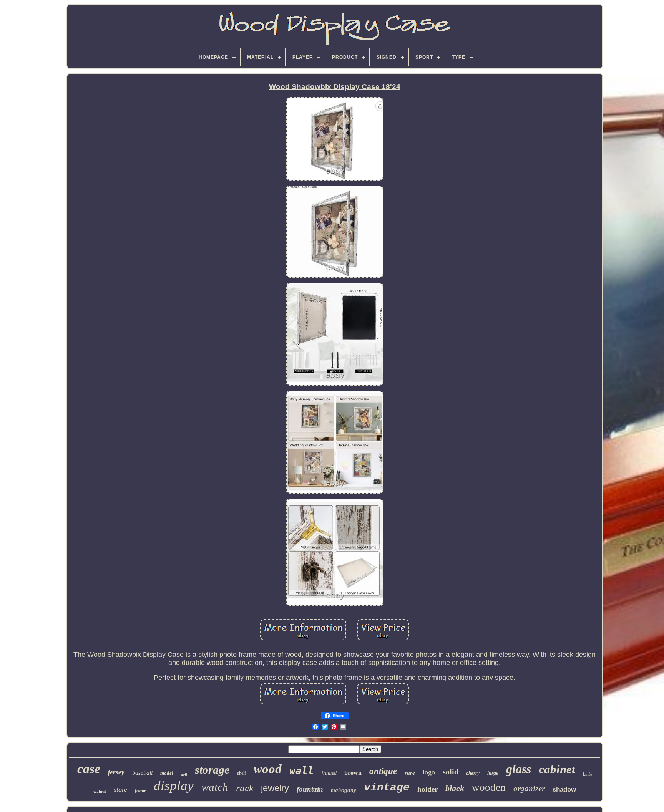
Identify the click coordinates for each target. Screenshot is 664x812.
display (174, 785)
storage (212, 769)
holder (427, 789)
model (166, 773)
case (88, 769)
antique (383, 771)
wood (268, 769)
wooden (489, 787)
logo (429, 772)
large (492, 773)
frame (140, 790)
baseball (142, 772)
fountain (310, 789)
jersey (116, 772)
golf (184, 774)
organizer (529, 788)
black (454, 788)
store (120, 789)
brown (353, 772)
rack (244, 788)
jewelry (275, 788)
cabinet (557, 769)
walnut (99, 791)
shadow (564, 789)
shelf (241, 773)
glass (518, 769)
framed (329, 773)
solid (450, 771)
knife (587, 774)
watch (214, 787)
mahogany (343, 790)
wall (301, 770)
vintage (387, 788)
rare (410, 773)
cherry (473, 773)
